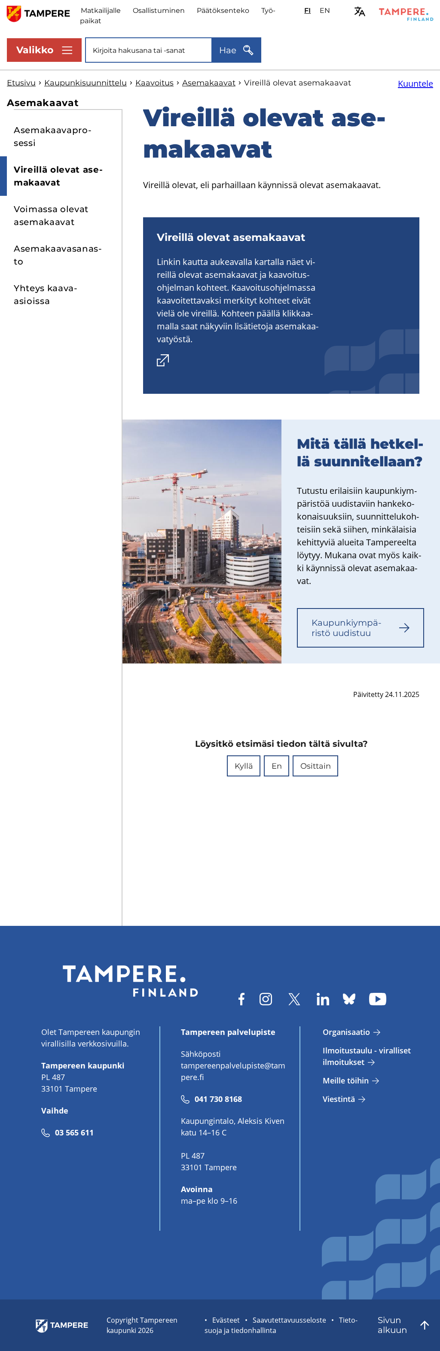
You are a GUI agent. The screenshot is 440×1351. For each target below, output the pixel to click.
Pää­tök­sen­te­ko (223, 10)
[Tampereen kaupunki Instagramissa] (266, 999)
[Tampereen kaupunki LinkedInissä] (323, 999)
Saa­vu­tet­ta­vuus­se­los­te (289, 1320)
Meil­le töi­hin (346, 1080)
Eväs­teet (226, 1320)
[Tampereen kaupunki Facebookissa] (241, 999)
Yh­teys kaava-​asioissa (46, 294)
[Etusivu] (43, 13)
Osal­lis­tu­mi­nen (159, 10)
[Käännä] (360, 11)
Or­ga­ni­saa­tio (346, 1032)
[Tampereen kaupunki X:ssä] (294, 999)
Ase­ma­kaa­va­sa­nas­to (58, 255)
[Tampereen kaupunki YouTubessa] (377, 999)
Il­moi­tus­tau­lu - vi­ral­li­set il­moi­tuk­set (367, 1056)
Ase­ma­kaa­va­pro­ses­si (53, 136)
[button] (243, 765)
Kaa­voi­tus (154, 83)
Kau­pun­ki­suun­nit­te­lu (85, 83)
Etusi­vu (21, 83)
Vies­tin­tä (339, 1099)
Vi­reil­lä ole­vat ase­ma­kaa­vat (58, 176)
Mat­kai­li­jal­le (101, 10)
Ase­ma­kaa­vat (208, 83)
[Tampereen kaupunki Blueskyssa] (349, 999)
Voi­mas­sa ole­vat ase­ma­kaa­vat (51, 215)
